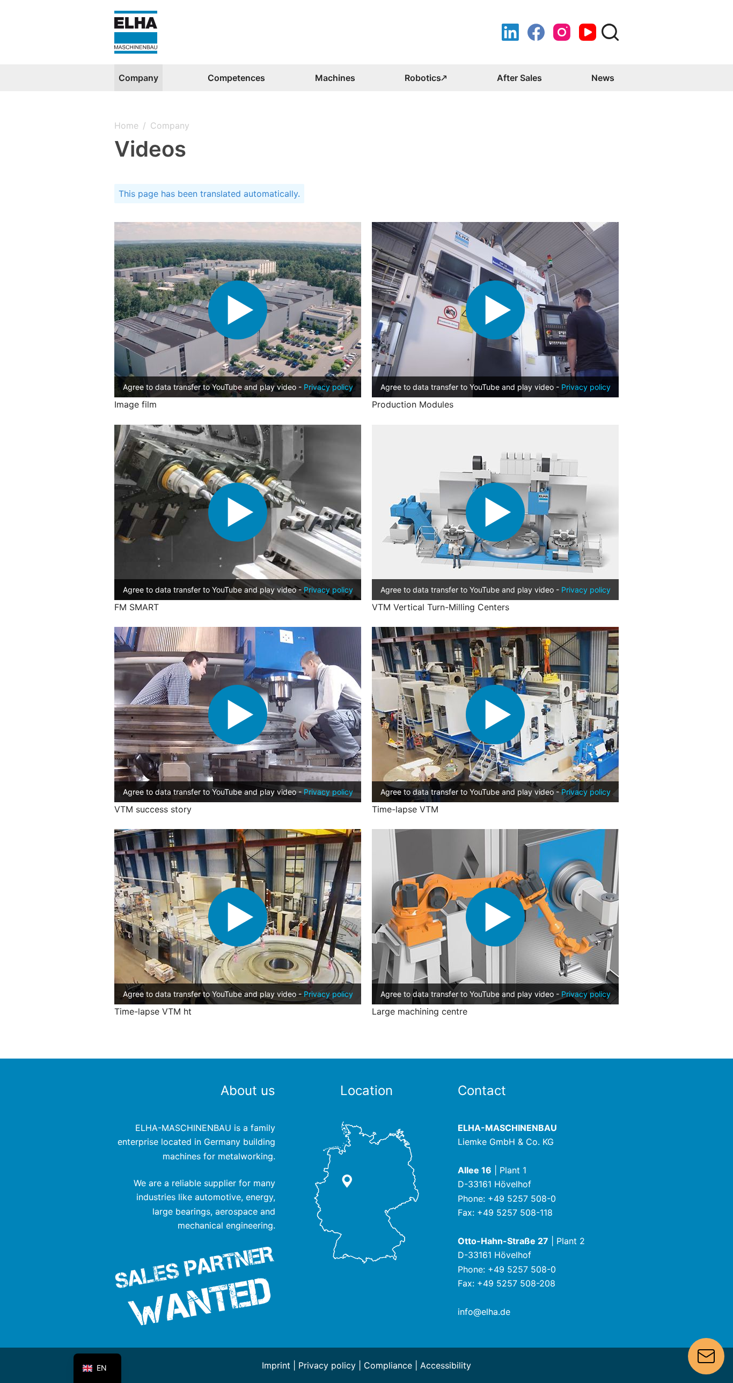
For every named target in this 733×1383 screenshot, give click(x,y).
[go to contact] (366, 1191)
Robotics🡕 (426, 77)
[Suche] (610, 32)
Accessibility (445, 1365)
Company (138, 77)
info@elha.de (484, 1311)
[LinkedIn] (510, 32)
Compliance (388, 1365)
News (602, 77)
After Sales (519, 77)
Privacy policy (328, 386)
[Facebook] (536, 32)
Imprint (276, 1365)
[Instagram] (561, 32)
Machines (335, 77)
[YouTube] (587, 32)
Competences (236, 77)
